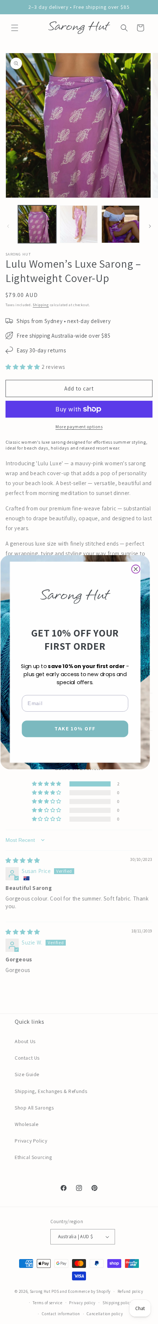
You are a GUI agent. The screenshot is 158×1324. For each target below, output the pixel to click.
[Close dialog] (136, 569)
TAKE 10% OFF (75, 728)
